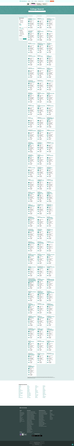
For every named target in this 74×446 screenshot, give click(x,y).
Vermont (28, 396)
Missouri (20, 391)
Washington (44, 396)
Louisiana (28, 389)
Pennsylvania (29, 394)
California (20, 386)
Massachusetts (21, 390)
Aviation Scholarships (29, 432)
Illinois (19, 388)
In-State (22, 27)
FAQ (50, 412)
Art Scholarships (29, 430)
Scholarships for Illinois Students (30, 418)
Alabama (20, 385)
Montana (28, 391)
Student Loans (21, 417)
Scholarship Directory (22, 413)
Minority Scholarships (29, 420)
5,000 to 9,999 (21, 32)
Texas (43, 395)
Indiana (28, 388)
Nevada (44, 391)
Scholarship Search (22, 412)
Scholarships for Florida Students (30, 417)
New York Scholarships (41, 417)
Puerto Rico (36, 394)
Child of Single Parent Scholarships (43, 426)
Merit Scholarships (29, 425)
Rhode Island (44, 394)
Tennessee (36, 395)
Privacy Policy (51, 417)
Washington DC (21, 397)
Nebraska (36, 391)
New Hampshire (21, 392)
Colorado (28, 386)
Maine (36, 389)
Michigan (28, 390)
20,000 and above (22, 34)
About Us (51, 411)
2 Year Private (21, 22)
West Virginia (29, 397)
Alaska (28, 385)
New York (44, 392)
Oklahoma (44, 393)
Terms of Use (51, 418)
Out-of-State (25, 27)
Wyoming (44, 397)
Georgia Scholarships (41, 419)
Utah (19, 396)
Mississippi (44, 390)
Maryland (44, 389)
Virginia (36, 396)
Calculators (21, 418)
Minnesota (36, 390)
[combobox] (23, 25)
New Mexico (36, 392)
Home (20, 411)
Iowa (35, 388)
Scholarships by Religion (41, 424)
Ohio (35, 393)
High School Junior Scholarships (42, 412)
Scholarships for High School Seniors (31, 411)
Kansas (44, 388)
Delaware (44, 386)
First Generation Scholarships (30, 424)
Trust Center (51, 419)
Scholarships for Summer (30, 429)
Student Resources (22, 419)
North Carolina (20, 393)
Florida (19, 387)
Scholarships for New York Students (31, 419)
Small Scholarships (41, 425)
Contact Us (51, 413)
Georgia (28, 387)
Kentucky (20, 389)
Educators (21, 420)
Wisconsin (36, 397)
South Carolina (21, 395)
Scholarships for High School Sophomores (31, 413)
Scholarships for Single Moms (30, 423)
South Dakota (29, 395)
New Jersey (28, 392)
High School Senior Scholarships (42, 411)
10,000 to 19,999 (22, 33)
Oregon (20, 394)
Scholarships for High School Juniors (31, 412)
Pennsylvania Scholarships (42, 420)
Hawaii (36, 387)
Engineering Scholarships (29, 431)
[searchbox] (22, 26)
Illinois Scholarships (41, 418)
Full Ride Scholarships (29, 426)
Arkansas (44, 385)
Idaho (43, 387)
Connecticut (36, 386)
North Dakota (29, 393)
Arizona (36, 385)
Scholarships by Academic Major (42, 423)
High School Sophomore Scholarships (43, 413)
